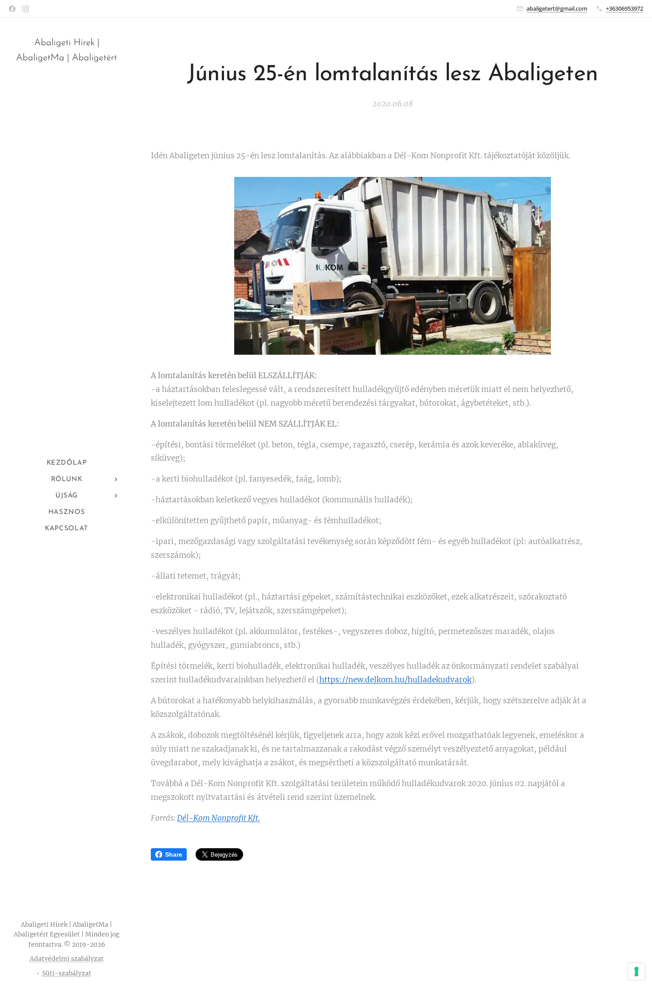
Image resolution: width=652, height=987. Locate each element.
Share (173, 854)
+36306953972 (624, 8)
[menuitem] (66, 463)
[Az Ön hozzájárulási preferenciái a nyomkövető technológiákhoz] (636, 971)
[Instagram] (25, 8)
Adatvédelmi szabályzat (67, 959)
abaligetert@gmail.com (556, 8)
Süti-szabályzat (66, 973)
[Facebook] (12, 8)
